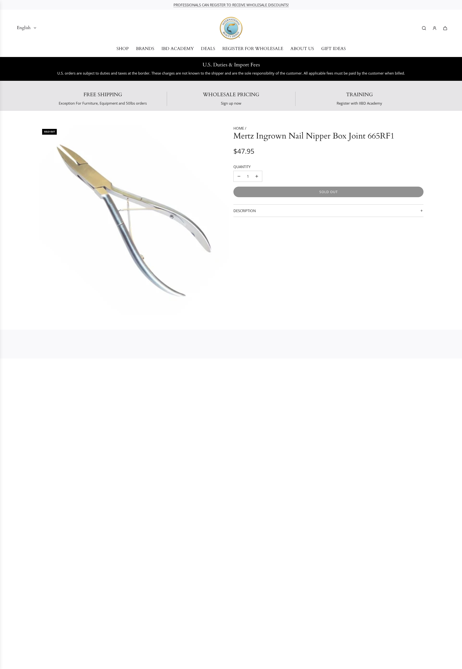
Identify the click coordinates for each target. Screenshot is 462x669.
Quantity (241, 166)
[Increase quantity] (256, 176)
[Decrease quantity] (239, 176)
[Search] (424, 28)
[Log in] (434, 28)
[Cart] (445, 28)
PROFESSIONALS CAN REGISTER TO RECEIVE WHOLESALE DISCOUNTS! (231, 4)
